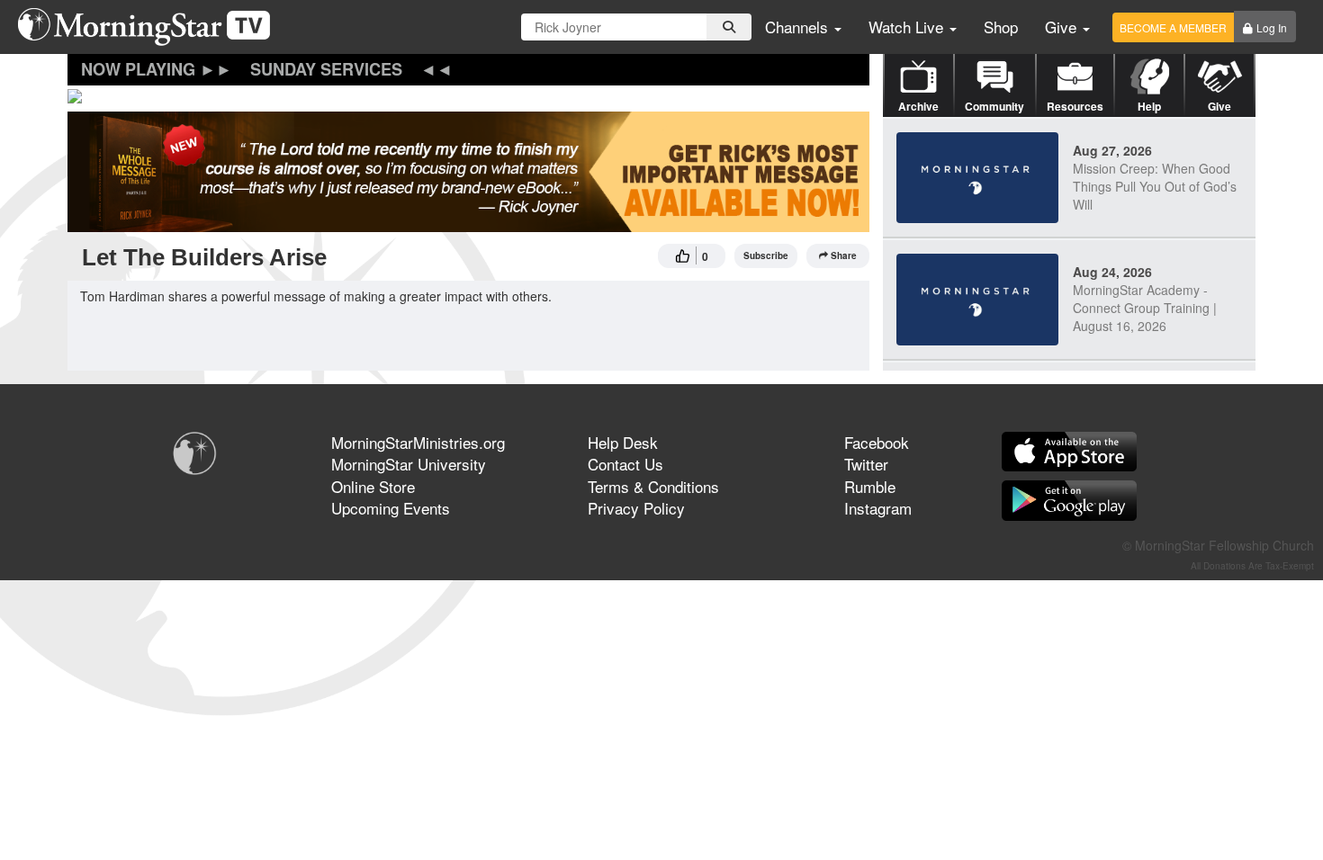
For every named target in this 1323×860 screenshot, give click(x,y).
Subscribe (765, 255)
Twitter (866, 463)
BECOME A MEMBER (1173, 27)
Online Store (373, 486)
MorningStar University (408, 463)
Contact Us (625, 463)
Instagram (878, 508)
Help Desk (623, 442)
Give (1063, 26)
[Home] (151, 27)
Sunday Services (326, 69)
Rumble (870, 486)
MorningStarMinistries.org (418, 442)
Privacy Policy (636, 508)
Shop (1001, 26)
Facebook (876, 442)
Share (844, 255)
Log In (1271, 27)
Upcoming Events (390, 508)
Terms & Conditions (653, 486)
